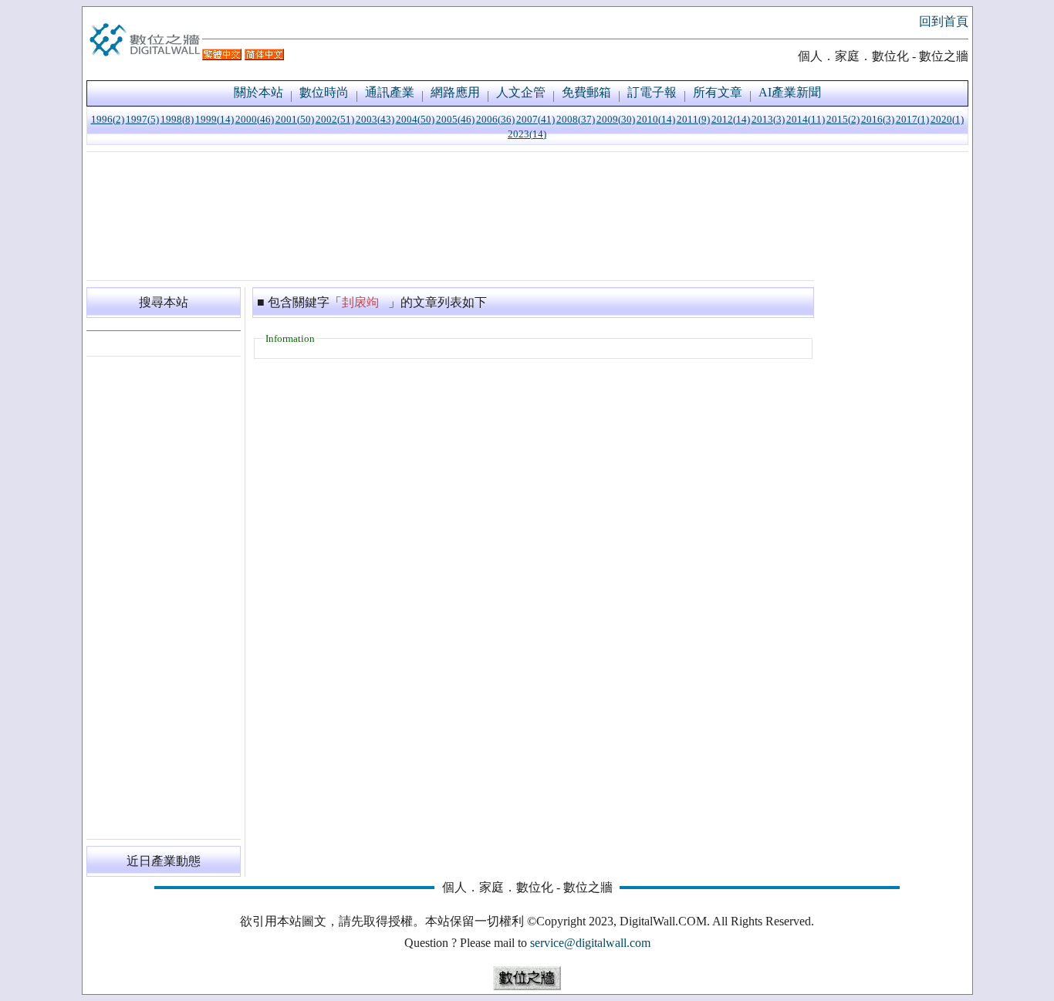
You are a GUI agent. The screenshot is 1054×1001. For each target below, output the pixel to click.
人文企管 (521, 92)
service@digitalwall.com (590, 942)
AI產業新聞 (789, 92)
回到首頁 (943, 21)
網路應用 (455, 92)
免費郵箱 (586, 92)
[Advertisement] (450, 216)
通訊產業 (389, 92)
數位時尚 (324, 92)
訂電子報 (652, 92)
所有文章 (717, 92)
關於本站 (258, 92)
